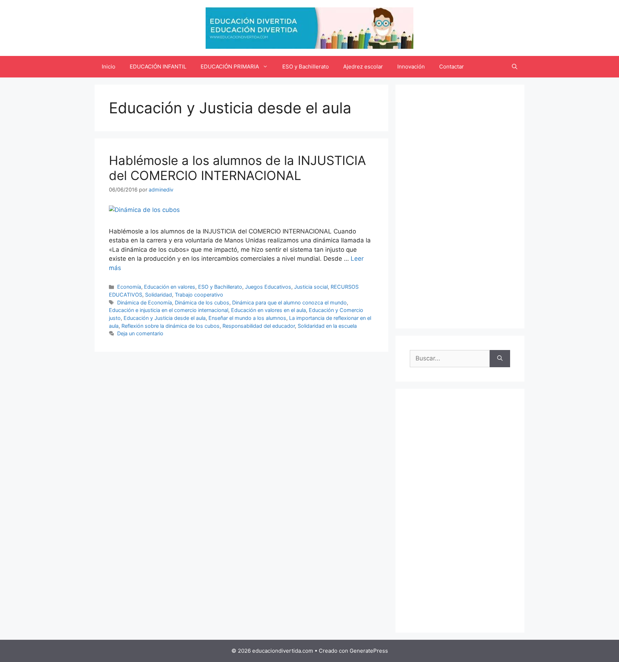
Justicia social (311, 287)
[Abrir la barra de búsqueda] (514, 66)
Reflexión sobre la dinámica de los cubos (170, 326)
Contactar (451, 66)
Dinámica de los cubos (202, 302)
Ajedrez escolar (363, 66)
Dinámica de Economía (144, 302)
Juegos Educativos (268, 287)
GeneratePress (369, 650)
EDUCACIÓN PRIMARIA (230, 66)
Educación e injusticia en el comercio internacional (168, 310)
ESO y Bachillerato (305, 66)
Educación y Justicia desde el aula (165, 318)
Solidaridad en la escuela (327, 326)
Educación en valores (169, 287)
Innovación (411, 66)
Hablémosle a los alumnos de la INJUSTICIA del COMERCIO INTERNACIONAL (237, 168)
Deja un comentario (140, 333)
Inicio (108, 66)
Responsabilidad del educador (258, 326)
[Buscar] (500, 358)
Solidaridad (158, 295)
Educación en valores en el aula (268, 310)
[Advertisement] (460, 206)
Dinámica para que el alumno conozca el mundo (289, 302)
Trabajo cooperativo (199, 295)
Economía (129, 287)
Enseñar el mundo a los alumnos (247, 318)
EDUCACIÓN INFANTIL (158, 66)
